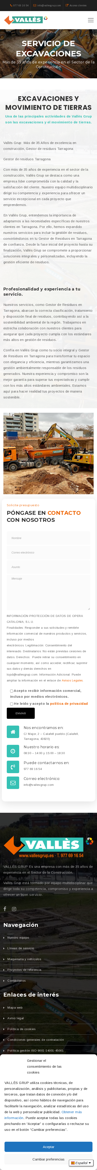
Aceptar (48, 1147)
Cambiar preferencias (48, 1159)
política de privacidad (69, 703)
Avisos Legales (72, 680)
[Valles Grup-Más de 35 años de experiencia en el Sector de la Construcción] (26, 20)
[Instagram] (14, 909)
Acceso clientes (78, 5)
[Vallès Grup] (48, 846)
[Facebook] (4, 909)
